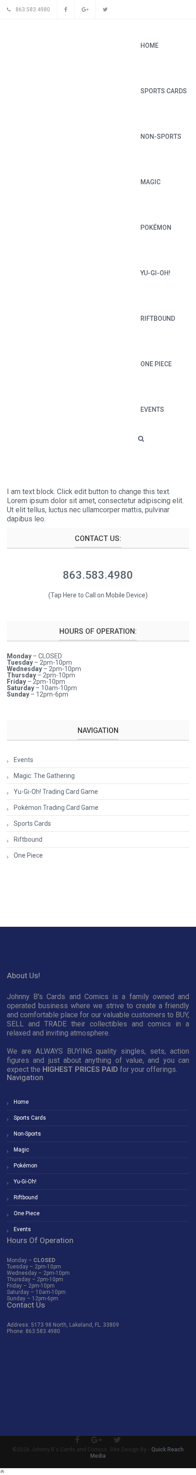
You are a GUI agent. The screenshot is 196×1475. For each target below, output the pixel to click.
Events (152, 409)
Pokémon (155, 227)
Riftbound (157, 318)
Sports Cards (163, 91)
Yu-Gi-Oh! (155, 273)
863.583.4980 (98, 575)
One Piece (156, 364)
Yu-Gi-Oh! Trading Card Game (56, 791)
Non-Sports (160, 136)
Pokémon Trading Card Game (56, 807)
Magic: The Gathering (44, 775)
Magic (150, 182)
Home (149, 45)
